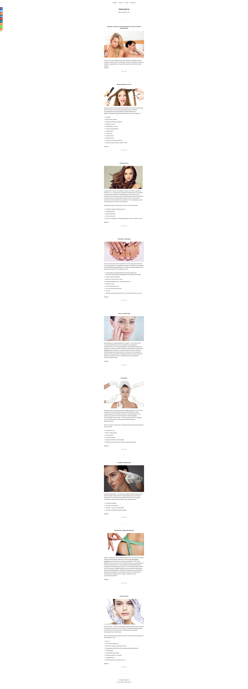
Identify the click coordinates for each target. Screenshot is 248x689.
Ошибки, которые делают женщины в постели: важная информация (124, 27)
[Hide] (0, 31)
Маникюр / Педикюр (124, 239)
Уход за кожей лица (124, 313)
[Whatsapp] (1, 26)
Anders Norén (127, 682)
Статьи (126, 2)
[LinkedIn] (1, 16)
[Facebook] (1, 8)
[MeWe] (1, 21)
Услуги (121, 2)
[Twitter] (1, 11)
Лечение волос (124, 163)
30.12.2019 (124, 150)
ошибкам (106, 350)
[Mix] (1, 24)
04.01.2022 (124, 71)
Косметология (124, 596)
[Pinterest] (1, 18)
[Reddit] (1, 13)
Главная (115, 2)
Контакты (132, 2)
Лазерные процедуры (124, 462)
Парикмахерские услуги (124, 84)
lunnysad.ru (124, 9)
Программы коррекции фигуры (124, 530)
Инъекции (124, 378)
